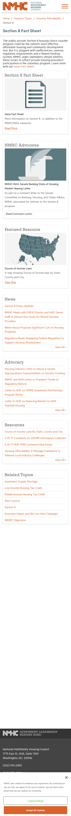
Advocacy (14, 362)
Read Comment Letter (19, 214)
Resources (14, 425)
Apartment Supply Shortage (21, 481)
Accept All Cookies (35, 810)
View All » (60, 347)
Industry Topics (23, 18)
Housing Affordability (49, 18)
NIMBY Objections (15, 520)
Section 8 (10, 507)
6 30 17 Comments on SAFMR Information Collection (35, 438)
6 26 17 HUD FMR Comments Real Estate (28, 444)
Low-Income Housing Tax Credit (23, 487)
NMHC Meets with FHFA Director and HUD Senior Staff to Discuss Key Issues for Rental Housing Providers (34, 316)
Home (6, 18)
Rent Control (12, 500)
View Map (10, 282)
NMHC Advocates (22, 145)
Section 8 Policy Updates (19, 305)
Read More (11, 128)
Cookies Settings (35, 800)
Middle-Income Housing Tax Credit (25, 494)
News (10, 299)
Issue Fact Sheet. (24, 66)
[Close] (66, 777)
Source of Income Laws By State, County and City (33, 431)
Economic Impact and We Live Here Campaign (31, 513)
